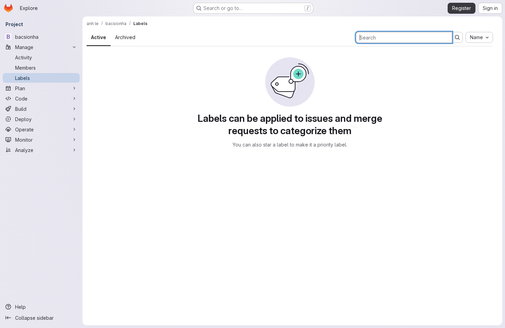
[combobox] (479, 37)
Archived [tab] (125, 37)
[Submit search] (457, 37)
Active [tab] (98, 37)
